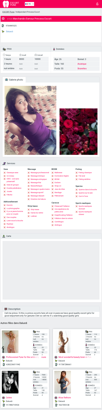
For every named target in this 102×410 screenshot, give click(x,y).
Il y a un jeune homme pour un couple (15, 212)
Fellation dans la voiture (64, 218)
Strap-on (58, 186)
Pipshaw (10, 224)
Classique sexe (12, 173)
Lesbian (34, 216)
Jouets (9, 191)
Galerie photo (15, 79)
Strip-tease (35, 209)
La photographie (13, 208)
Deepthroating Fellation (64, 215)
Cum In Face (83, 196)
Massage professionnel (40, 173)
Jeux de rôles (60, 189)
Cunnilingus (59, 222)
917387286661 (65, 364)
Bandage (58, 192)
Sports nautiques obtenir (85, 213)
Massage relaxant (37, 196)
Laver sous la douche (15, 221)
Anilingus (58, 225)
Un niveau (10, 176)
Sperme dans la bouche (88, 190)
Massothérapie (36, 186)
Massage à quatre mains (40, 189)
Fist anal (82, 176)
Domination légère (62, 176)
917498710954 (12, 405)
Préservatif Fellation (62, 206)
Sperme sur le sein (86, 193)
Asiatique (82, 64)
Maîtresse (58, 173)
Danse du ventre (37, 213)
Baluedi (9, 31)
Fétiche (9, 195)
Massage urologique (39, 179)
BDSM (57, 179)
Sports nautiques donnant (85, 207)
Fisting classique (85, 173)
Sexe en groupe (13, 185)
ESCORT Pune (8, 12)
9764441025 (11, 26)
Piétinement (59, 196)
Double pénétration (14, 188)
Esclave (57, 183)
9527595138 (64, 405)
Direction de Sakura (38, 199)
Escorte (9, 205)
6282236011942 (13, 364)
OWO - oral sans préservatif (13, 180)
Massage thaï (36, 183)
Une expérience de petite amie (62, 210)
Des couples (11, 217)
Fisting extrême (84, 179)
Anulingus (10, 227)
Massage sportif (37, 192)
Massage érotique (38, 176)
